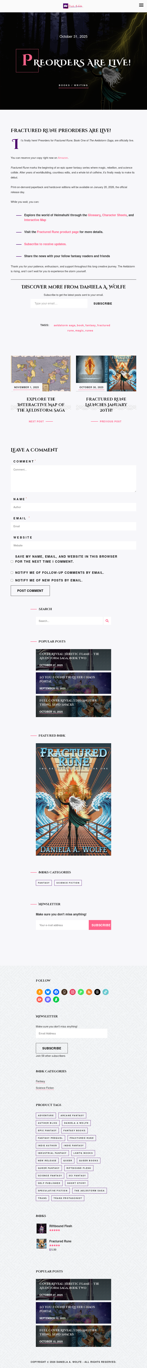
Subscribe (103, 303)
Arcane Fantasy (72, 1115)
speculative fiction (53, 1190)
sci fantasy (77, 1175)
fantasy (90, 325)
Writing (81, 85)
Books (64, 85)
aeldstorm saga (64, 325)
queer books (88, 1160)
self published (49, 1183)
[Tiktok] (106, 992)
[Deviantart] (56, 999)
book (80, 325)
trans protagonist (68, 1198)
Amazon (63, 157)
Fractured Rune (82, 1138)
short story (76, 1183)
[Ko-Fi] (40, 999)
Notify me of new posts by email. (49, 580)
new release (47, 1160)
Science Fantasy (50, 1175)
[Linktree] (81, 992)
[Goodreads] (64, 992)
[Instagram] (73, 992)
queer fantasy (49, 1168)
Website (23, 537)
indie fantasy (74, 1145)
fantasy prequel (50, 1138)
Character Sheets (114, 215)
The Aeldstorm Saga (89, 1190)
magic (79, 330)
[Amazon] (40, 992)
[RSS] (89, 992)
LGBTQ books (83, 1153)
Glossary (94, 215)
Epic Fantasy (47, 1130)
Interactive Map (35, 220)
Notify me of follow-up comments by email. (59, 572)
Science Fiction (68, 882)
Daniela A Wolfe (76, 1123)
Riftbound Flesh (79, 1168)
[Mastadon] (48, 999)
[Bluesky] (48, 992)
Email (21, 518)
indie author (47, 1145)
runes (89, 330)
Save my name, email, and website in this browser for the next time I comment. (66, 558)
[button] (141, 5)
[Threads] (97, 992)
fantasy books (74, 1130)
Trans (42, 1198)
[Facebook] (56, 992)
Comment (24, 461)
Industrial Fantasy (52, 1153)
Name (20, 499)
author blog (47, 1123)
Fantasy (44, 882)
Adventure (46, 1115)
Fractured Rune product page (58, 232)
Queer (67, 1160)
